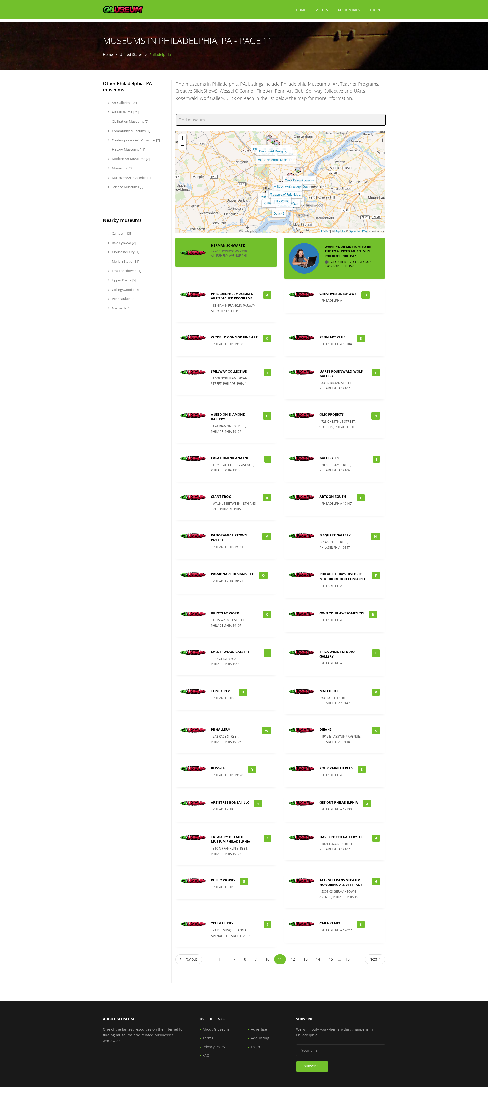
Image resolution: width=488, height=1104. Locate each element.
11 (280, 959)
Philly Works (280, 200)
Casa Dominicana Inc (300, 180)
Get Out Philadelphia (338, 802)
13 (305, 959)
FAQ (206, 1055)
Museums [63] (122, 168)
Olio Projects (331, 414)
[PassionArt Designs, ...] (273, 141)
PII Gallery (220, 729)
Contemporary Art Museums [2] (135, 140)
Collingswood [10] (125, 289)
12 (293, 959)
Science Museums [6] (127, 187)
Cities (323, 10)
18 (348, 959)
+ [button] (182, 138)
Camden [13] (121, 233)
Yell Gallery (293, 187)
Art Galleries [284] (124, 102)
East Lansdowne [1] (126, 270)
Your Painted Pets (336, 768)
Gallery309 (329, 458)
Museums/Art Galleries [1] (131, 177)
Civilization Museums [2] (129, 121)
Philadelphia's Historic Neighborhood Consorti (342, 576)
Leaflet (325, 231)
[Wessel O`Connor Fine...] (277, 143)
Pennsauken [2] (123, 298)
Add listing (260, 1038)
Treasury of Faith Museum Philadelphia (230, 839)
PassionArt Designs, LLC (232, 574)
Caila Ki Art (329, 923)
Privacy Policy (214, 1046)
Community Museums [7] (130, 131)
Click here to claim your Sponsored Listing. (348, 264)
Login (375, 9)
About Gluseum (216, 1029)
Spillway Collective (229, 371)
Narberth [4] (120, 308)
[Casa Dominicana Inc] (298, 170)
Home (301, 10)
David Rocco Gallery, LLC (341, 837)
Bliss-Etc (218, 768)
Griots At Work (225, 613)
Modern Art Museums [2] (130, 158)
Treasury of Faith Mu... (285, 194)
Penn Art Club (332, 337)
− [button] (182, 145)
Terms (208, 1038)
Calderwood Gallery (230, 651)
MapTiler (339, 231)
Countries (350, 9)
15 (331, 959)
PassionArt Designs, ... (274, 151)
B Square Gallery (335, 535)
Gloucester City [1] (125, 252)
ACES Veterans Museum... (276, 159)
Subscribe (312, 1066)
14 (318, 959)
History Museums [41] (128, 149)
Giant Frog (221, 496)
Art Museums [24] (125, 112)
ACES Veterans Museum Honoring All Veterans (340, 882)
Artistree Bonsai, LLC (230, 802)
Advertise (259, 1029)
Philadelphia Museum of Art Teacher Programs (233, 295)
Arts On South (332, 496)
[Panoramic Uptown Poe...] (269, 138)
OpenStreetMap (358, 231)
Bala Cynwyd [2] (123, 243)
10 (267, 959)
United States (131, 54)
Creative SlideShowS (337, 293)
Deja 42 (278, 213)
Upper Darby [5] (123, 280)
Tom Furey (220, 691)
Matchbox (329, 691)
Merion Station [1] (125, 261)
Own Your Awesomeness (341, 613)
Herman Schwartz (228, 245)
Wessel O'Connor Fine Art (234, 337)
